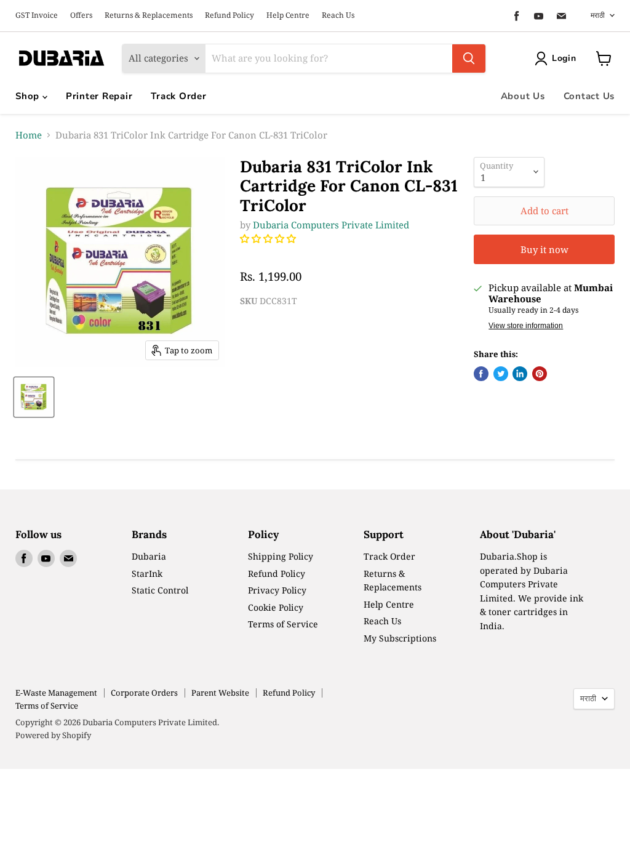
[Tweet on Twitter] (500, 373)
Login (564, 58)
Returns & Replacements (149, 15)
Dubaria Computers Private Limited (331, 225)
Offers (81, 15)
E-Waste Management (56, 692)
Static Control (160, 590)
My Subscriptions (400, 638)
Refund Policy (229, 15)
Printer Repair (99, 96)
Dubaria (149, 556)
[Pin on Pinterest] (539, 373)
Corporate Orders (144, 692)
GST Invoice (36, 15)
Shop (28, 96)
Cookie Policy (275, 607)
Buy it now (544, 249)
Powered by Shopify (53, 735)
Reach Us (338, 15)
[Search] (468, 58)
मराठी (598, 15)
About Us (523, 96)
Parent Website (220, 692)
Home (28, 135)
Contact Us (589, 96)
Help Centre (287, 15)
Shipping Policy (280, 556)
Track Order (178, 96)
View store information (525, 325)
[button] (269, 238)
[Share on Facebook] (481, 373)
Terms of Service (283, 624)
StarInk (147, 573)
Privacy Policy (277, 590)
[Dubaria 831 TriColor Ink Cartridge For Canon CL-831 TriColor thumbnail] (34, 397)
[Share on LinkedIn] (519, 373)
